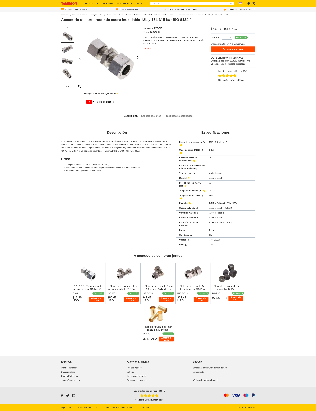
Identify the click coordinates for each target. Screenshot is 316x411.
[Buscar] (232, 3)
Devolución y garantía (136, 376)
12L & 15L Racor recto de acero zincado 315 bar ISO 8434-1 (88, 289)
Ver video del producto (103, 102)
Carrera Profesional (69, 376)
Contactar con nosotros (137, 380)
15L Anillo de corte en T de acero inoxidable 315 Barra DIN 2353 (123, 289)
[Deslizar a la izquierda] (138, 58)
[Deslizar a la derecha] (80, 58)
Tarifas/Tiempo (220, 368)
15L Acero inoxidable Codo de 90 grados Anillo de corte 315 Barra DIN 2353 (158, 289)
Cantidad (215, 37)
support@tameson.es (70, 380)
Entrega (130, 372)
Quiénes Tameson (69, 368)
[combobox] (192, 3)
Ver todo (147, 48)
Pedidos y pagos (134, 368)
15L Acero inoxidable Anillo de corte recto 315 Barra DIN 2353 (192, 289)
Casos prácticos (68, 372)
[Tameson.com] (69, 3)
